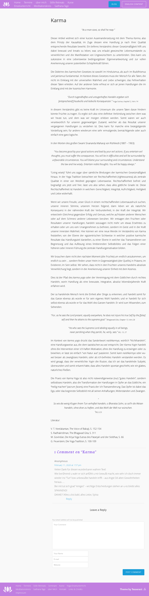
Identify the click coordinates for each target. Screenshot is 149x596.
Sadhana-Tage (62, 6)
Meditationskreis (42, 6)
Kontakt (62, 589)
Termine (28, 2)
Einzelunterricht (22, 6)
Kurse (70, 2)
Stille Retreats (57, 2)
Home (17, 2)
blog (114, 4)
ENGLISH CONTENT (134, 4)
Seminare (52, 585)
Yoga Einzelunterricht (76, 585)
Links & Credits (76, 589)
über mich (41, 2)
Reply (69, 498)
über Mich (52, 589)
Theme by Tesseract (131, 589)
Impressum (21, 592)
